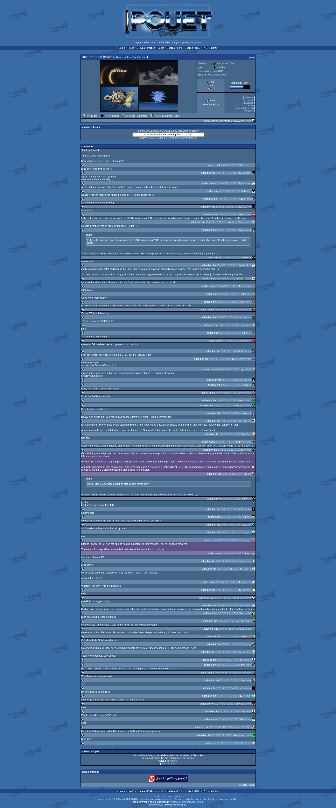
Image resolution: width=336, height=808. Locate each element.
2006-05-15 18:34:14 (232, 191)
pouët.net (103, 799)
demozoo (249, 100)
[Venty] (253, 680)
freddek (247, 613)
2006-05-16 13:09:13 (233, 380)
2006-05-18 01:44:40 (232, 413)
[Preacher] (253, 590)
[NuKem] (253, 214)
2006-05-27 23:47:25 (230, 540)
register (250, 785)
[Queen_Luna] (253, 735)
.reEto (152, 42)
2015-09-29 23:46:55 (229, 719)
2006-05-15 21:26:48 (228, 278)
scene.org (168, 799)
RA (249, 517)
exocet (247, 302)
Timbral (158, 116)
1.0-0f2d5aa (116, 799)
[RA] (253, 517)
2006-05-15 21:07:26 (232, 257)
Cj (250, 340)
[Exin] (253, 421)
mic (249, 644)
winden (247, 449)
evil (89, 116)
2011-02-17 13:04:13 (231, 680)
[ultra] (253, 509)
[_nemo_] (253, 696)
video (251, 105)
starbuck (246, 230)
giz (127, 116)
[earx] (253, 524)
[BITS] (253, 636)
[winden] (253, 449)
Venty (248, 680)
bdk (249, 413)
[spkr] (253, 743)
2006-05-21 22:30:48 (233, 474)
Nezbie (247, 621)
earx (249, 524)
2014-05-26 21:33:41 (225, 703)
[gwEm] (253, 325)
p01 (249, 333)
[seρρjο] (253, 665)
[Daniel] (253, 719)
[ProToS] (246, 265)
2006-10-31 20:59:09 (228, 605)
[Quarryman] (253, 405)
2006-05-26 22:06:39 (232, 509)
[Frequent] (253, 688)
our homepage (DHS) (192, 461)
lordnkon (246, 392)
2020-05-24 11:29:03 (223, 735)
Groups (141, 48)
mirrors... (249, 111)
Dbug (248, 434)
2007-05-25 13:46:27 (228, 613)
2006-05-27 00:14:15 (232, 532)
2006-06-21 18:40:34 (227, 582)
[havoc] (253, 278)
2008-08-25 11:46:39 (228, 660)
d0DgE (247, 369)
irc (236, 799)
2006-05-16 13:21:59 (233, 385)
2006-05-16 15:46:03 (227, 392)
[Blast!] (253, 711)
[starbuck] (253, 230)
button (248, 628)
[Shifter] (253, 120)
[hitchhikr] (253, 400)
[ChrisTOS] (253, 672)
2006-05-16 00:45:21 (226, 309)
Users (161, 48)
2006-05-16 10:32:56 (232, 333)
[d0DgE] (253, 369)
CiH (249, 191)
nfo (252, 57)
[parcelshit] (253, 309)
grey (249, 351)
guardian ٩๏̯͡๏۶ (243, 727)
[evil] (84, 116)
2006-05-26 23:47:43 (233, 517)
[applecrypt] (253, 703)
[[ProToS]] (253, 265)
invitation (219, 67)
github (200, 802)
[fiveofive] (253, 605)
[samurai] (253, 660)
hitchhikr (246, 400)
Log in (122, 48)
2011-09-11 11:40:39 (227, 688)
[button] (253, 628)
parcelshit (246, 309)
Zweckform (245, 597)
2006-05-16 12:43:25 (220, 359)
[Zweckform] (253, 597)
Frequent (246, 688)
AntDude (246, 442)
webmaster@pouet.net (182, 802)
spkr (249, 743)
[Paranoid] (253, 561)
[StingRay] (253, 173)
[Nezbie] (253, 621)
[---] (253, 165)
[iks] (253, 385)
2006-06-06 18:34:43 (228, 569)
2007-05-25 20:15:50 (229, 621)
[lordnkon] (253, 392)
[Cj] (253, 340)
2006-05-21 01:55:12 (227, 442)
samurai (247, 660)
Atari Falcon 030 (223, 63)
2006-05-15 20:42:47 (227, 230)
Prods (131, 48)
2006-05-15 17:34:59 (234, 165)
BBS (197, 48)
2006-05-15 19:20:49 (228, 214)
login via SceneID (175, 779)
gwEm (248, 325)
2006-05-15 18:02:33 (227, 183)
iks (249, 385)
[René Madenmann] (253, 222)
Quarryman (245, 405)
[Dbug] (253, 434)
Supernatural (174, 453)
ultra (249, 509)
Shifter (247, 120)
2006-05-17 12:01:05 (225, 405)
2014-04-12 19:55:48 (228, 696)
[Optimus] (253, 317)
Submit (213, 48)
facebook (151, 138)
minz (248, 294)
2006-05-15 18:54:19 (227, 206)
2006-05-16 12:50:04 (229, 369)
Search (189, 48)
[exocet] (253, 302)
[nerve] (102, 116)
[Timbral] (151, 116)
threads (193, 138)
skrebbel (246, 286)
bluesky (184, 138)
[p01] (253, 333)
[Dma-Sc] (253, 569)
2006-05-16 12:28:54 (232, 351)
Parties (151, 48)
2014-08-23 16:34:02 (231, 711)
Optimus (247, 317)
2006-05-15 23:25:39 (231, 294)
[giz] (123, 116)
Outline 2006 (220, 74)
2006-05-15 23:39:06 (229, 302)
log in (241, 785)
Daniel (247, 719)
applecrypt (245, 703)
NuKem (247, 214)
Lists (180, 48)
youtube (250, 108)
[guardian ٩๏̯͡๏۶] (253, 727)
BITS (248, 636)
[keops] (253, 540)
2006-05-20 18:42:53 (231, 434)
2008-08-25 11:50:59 (229, 665)
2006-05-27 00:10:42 (232, 524)
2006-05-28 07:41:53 (233, 553)
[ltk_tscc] (253, 199)
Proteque (246, 652)
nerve (108, 116)
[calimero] (253, 183)
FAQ (205, 48)
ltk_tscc (247, 199)
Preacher (246, 590)
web (145, 57)
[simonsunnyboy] (253, 359)
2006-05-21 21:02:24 (229, 449)
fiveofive (247, 605)
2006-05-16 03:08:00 (228, 317)
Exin (249, 421)
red (249, 380)
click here (172, 760)
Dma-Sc (247, 569)
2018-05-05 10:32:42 (221, 727)
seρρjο (247, 665)
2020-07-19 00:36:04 (232, 743)
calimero (246, 183)
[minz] (253, 294)
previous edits (168, 763)
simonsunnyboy (243, 359)
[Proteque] (253, 652)
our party (169, 282)
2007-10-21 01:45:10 (231, 636)
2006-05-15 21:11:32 (228, 265)
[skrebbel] (253, 286)
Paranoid (246, 561)
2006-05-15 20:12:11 (217, 222)
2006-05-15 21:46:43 (227, 286)
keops (248, 540)
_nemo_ (247, 696)
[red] (253, 380)
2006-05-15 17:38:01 (227, 173)
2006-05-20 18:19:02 (232, 421)
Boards (171, 48)
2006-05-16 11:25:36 (234, 340)
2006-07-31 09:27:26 (225, 597)
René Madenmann (241, 222)
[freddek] (253, 613)
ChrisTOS (246, 672)
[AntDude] (253, 442)
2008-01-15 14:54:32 (233, 644)
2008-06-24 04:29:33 (227, 652)
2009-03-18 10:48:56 (226, 672)
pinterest (168, 138)
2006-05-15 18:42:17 (229, 199)
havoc (248, 278)
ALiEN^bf (246, 206)
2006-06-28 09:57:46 (227, 590)
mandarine (195, 42)
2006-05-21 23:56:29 (232, 498)
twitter (160, 138)
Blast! (248, 711)
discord (226, 799)
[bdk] (253, 413)
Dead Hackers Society (128, 57)
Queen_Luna (244, 735)
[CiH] (253, 191)
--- (250, 165)
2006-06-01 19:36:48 (227, 561)
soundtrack (248, 103)
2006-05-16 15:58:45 (227, 400)
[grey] (253, 351)
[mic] (253, 644)
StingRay (246, 173)
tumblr (176, 138)
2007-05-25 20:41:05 (230, 628)
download (249, 97)
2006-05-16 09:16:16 (230, 325)
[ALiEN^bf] (253, 206)
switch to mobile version (168, 796)
